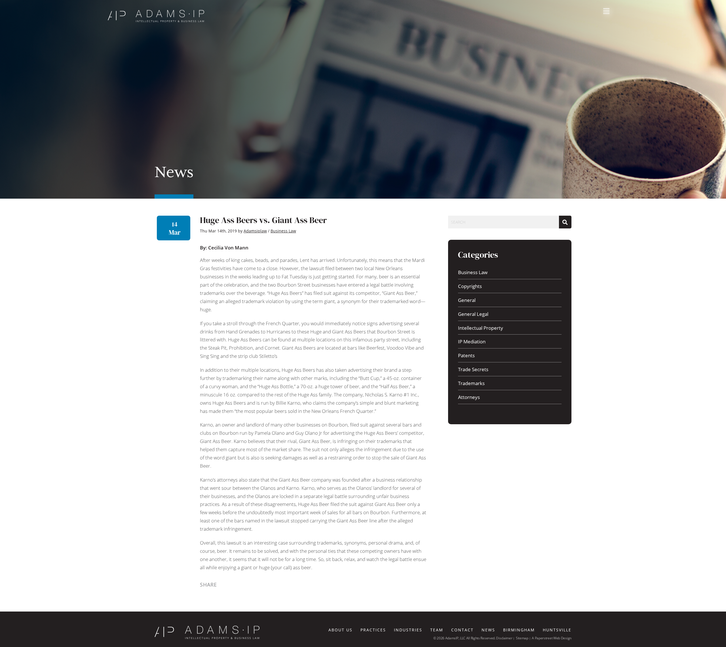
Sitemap (522, 638)
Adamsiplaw (255, 231)
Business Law (472, 272)
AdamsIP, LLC (455, 638)
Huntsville (557, 630)
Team (436, 630)
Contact (462, 630)
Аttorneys (469, 397)
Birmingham (519, 630)
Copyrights (470, 286)
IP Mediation (472, 341)
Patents (466, 355)
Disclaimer (504, 638)
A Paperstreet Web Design (551, 638)
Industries (408, 630)
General (467, 300)
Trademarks (471, 383)
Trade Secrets (473, 369)
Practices (373, 630)
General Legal (473, 314)
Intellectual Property (480, 328)
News (488, 630)
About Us (340, 630)
